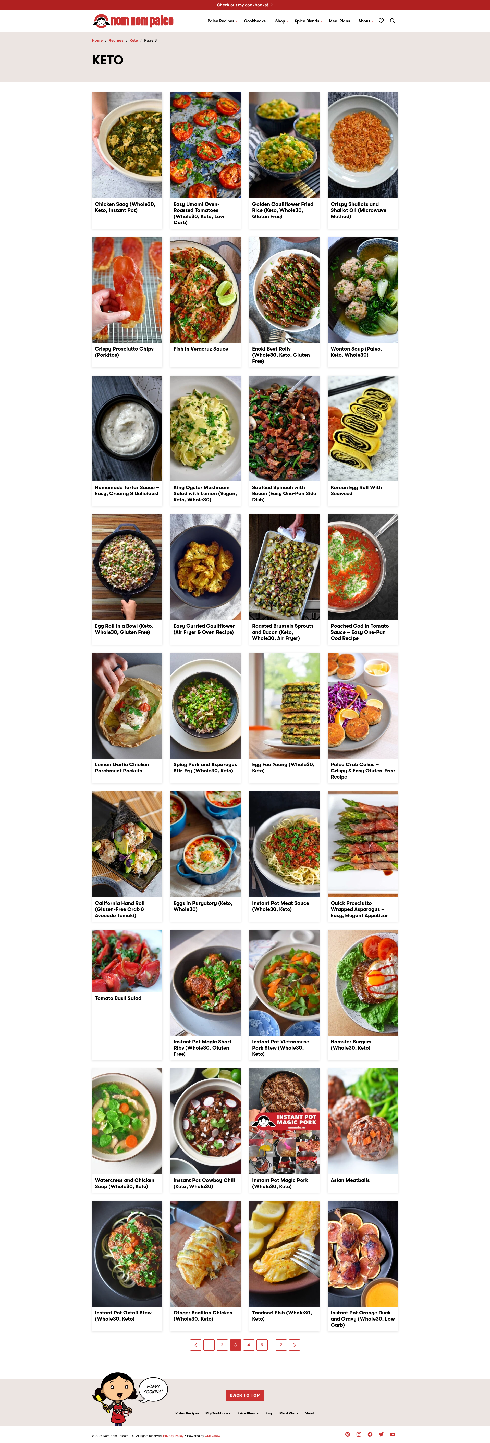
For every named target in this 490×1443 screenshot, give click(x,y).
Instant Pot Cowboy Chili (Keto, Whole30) (204, 1183)
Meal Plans (339, 21)
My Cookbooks (217, 1413)
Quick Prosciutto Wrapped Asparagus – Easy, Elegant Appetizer (359, 909)
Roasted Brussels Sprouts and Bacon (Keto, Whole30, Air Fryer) (283, 632)
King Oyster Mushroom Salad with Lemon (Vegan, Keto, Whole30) (205, 493)
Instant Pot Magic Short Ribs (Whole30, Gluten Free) (202, 1048)
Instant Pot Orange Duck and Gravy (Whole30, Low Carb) (363, 1319)
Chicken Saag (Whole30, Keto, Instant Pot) (125, 207)
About (364, 21)
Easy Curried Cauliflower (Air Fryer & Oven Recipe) (204, 629)
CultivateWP (214, 1436)
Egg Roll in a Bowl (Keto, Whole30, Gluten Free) (124, 629)
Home (97, 40)
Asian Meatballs (350, 1180)
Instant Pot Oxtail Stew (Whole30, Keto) (123, 1316)
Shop (269, 1413)
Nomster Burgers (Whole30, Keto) (351, 1045)
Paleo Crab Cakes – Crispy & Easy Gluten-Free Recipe (363, 771)
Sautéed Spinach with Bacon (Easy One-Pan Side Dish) (284, 493)
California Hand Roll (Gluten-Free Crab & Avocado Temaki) (120, 909)
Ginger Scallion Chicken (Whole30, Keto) (203, 1316)
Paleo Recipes (220, 21)
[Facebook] (370, 1434)
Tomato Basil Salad (118, 998)
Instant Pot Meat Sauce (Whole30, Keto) (280, 906)
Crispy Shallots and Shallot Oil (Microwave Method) (358, 210)
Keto (134, 40)
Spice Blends (307, 21)
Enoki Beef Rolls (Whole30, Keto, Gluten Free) (281, 355)
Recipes (116, 40)
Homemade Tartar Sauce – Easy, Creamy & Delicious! (127, 490)
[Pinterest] (347, 1434)
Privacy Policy (173, 1436)
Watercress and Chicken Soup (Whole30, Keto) (124, 1183)
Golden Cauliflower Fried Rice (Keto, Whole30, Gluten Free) (282, 210)
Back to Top (245, 1395)
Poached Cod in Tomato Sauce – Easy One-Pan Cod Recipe (360, 632)
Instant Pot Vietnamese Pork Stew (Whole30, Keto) (280, 1048)
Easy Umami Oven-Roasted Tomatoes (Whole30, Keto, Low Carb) (199, 213)
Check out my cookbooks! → (245, 4)
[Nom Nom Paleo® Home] (133, 21)
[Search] (392, 20)
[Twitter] (381, 1434)
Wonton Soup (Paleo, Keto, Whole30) (356, 352)
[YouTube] (392, 1434)
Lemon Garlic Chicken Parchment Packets (122, 768)
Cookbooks (255, 21)
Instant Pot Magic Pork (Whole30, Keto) (280, 1183)
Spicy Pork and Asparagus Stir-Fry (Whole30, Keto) (205, 768)
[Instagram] (358, 1434)
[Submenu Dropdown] (236, 21)
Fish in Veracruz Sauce (201, 349)
